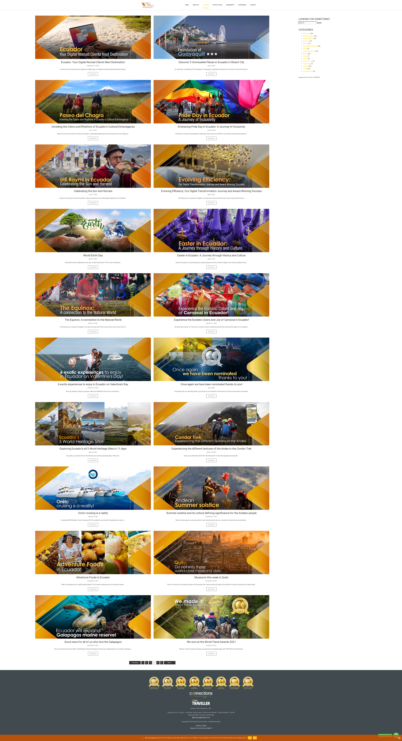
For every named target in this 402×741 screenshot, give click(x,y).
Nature (305, 53)
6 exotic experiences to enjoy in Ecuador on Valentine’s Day (93, 384)
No (255, 738)
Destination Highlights (310, 46)
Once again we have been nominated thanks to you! (211, 384)
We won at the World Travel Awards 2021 (211, 641)
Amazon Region (308, 36)
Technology (307, 63)
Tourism (305, 66)
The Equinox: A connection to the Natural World (93, 319)
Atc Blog (206, 5)
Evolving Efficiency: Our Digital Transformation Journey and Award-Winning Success (211, 191)
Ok (250, 738)
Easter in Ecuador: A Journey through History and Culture (211, 255)
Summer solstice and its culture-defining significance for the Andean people (211, 513)
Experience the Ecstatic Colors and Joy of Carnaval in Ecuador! (211, 319)
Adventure (306, 33)
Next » (170, 663)
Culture (305, 43)
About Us (196, 5)
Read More (93, 74)
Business (306, 41)
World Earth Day (93, 255)
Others (305, 58)
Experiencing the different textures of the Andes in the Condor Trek (211, 448)
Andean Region (308, 38)
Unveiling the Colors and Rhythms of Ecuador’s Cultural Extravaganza (93, 126)
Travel (305, 69)
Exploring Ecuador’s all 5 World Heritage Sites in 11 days (93, 448)
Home (187, 5)
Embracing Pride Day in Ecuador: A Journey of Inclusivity (211, 126)
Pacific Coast (307, 61)
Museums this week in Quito (211, 577)
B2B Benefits (230, 5)
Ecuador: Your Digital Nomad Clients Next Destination (93, 62)
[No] (399, 738)
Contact (253, 5)
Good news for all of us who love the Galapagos (93, 641)
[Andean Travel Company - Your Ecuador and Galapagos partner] (147, 4)
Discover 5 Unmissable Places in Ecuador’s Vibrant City (211, 62)
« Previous (134, 663)
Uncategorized (308, 71)
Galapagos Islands (309, 51)
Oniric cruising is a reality (93, 513)
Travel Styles (217, 5)
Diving (305, 48)
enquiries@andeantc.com (202, 717)
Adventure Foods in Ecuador (93, 577)
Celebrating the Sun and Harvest (93, 191)
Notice (305, 56)
